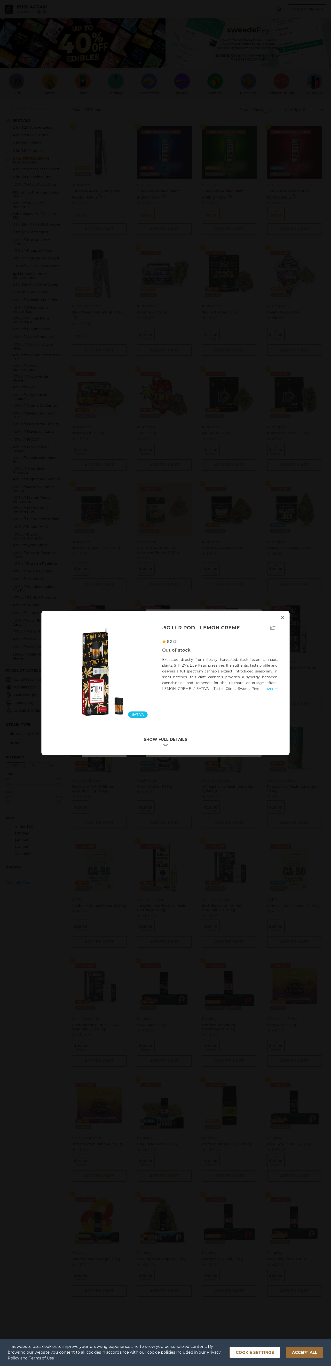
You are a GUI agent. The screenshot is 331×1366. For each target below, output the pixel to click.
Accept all (304, 1352)
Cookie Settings (255, 1352)
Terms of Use (41, 1358)
